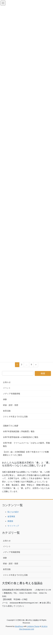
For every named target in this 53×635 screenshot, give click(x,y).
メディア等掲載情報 (11, 394)
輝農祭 (10, 521)
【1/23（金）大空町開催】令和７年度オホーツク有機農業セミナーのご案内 (26, 453)
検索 (43, 373)
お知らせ (7, 382)
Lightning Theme (33, 626)
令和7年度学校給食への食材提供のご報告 (20, 437)
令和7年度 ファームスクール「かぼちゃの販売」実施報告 (26, 444)
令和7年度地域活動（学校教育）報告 (19, 431)
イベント (7, 388)
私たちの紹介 (13, 512)
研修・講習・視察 (10, 405)
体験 (5, 399)
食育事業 (11, 516)
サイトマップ (13, 526)
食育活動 (7, 411)
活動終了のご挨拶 (10, 426)
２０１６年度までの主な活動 (15, 416)
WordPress (19, 626)
